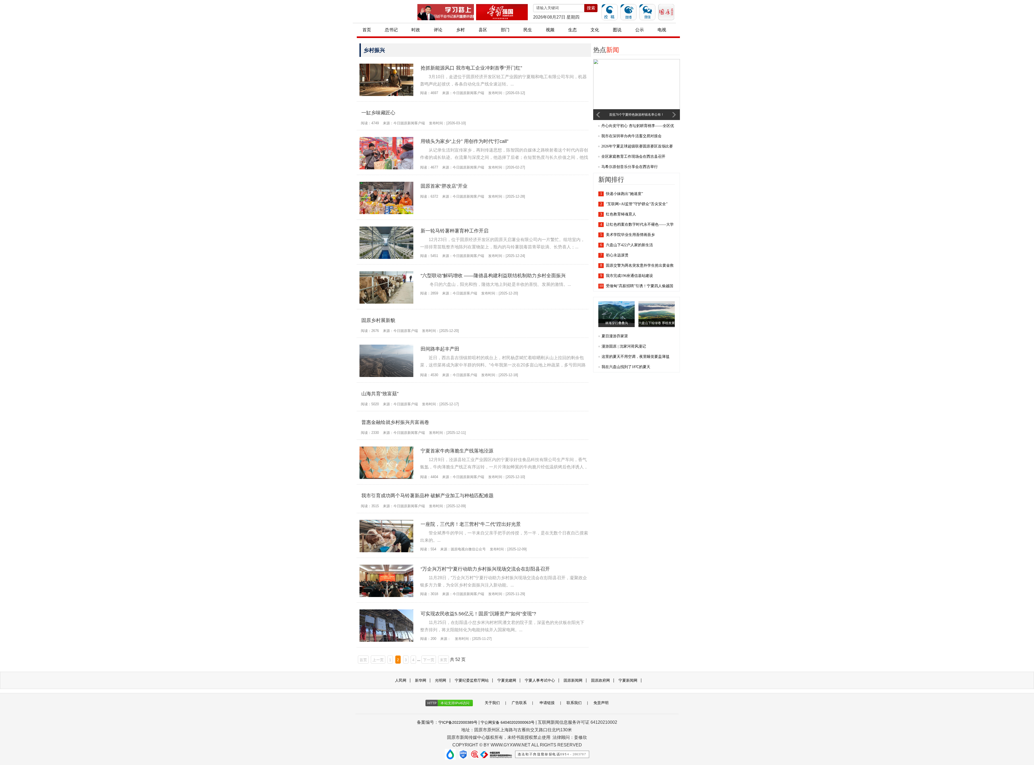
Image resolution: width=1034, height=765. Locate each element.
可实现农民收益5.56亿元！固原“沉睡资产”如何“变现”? (478, 613)
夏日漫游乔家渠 (615, 336)
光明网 (440, 680)
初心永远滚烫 (617, 255)
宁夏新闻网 (628, 680)
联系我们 (574, 703)
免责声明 (601, 703)
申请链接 (547, 703)
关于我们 (492, 703)
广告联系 (519, 703)
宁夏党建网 (506, 680)
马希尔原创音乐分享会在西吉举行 (629, 167)
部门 (505, 30)
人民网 (400, 680)
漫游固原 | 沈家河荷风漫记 (624, 346)
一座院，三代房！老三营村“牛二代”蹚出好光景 (471, 524)
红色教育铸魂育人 (621, 214)
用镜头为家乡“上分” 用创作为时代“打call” (464, 141)
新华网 (420, 680)
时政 (415, 30)
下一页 (428, 660)
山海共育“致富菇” (380, 393)
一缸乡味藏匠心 (378, 112)
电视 (662, 30)
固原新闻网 (573, 680)
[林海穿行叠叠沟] (617, 311)
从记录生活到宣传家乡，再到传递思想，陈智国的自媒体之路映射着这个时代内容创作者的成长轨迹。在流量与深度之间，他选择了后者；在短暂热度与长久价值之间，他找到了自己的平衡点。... (504, 157)
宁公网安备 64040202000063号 (508, 722)
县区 (482, 30)
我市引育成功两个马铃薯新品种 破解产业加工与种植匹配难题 (427, 495)
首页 (366, 30)
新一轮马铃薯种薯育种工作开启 (454, 231)
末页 (443, 660)
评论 (438, 30)
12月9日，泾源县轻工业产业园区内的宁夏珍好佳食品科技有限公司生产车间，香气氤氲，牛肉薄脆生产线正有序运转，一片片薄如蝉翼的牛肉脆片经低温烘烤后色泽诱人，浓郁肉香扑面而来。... (504, 466)
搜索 (591, 8)
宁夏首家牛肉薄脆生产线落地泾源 (457, 451)
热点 (606, 49)
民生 (527, 30)
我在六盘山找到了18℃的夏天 (626, 367)
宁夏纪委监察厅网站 (472, 680)
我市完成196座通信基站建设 (629, 276)
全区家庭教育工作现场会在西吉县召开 (633, 157)
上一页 (378, 660)
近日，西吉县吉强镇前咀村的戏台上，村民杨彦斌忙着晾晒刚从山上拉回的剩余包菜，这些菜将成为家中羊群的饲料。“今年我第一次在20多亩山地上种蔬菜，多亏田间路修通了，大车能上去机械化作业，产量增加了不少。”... (503, 365)
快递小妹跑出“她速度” (624, 194)
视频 (550, 30)
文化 (595, 30)
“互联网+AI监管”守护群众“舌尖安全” (637, 204)
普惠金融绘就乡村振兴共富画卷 (395, 422)
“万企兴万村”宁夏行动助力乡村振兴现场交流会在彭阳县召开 (485, 569)
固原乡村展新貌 (378, 320)
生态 (572, 30)
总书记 (391, 30)
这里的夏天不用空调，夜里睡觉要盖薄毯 (635, 357)
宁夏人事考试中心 (540, 680)
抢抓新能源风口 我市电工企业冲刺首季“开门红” (471, 68)
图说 (617, 30)
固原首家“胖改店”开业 (444, 186)
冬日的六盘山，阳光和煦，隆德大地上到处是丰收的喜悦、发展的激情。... (500, 284)
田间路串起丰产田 (440, 349)
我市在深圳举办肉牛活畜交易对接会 (631, 136)
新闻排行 (611, 179)
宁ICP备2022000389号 (457, 722)
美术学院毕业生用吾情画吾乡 (630, 235)
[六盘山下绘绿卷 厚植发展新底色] (657, 313)
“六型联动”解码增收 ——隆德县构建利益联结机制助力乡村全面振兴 (493, 275)
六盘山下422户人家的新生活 (629, 245)
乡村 (460, 30)
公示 (639, 30)
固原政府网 (600, 680)
